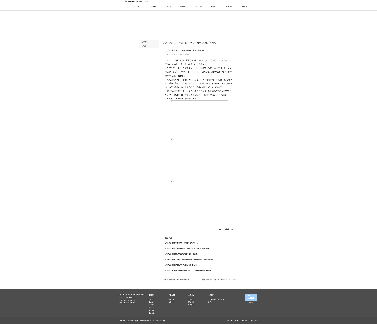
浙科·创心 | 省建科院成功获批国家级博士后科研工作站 (181, 243)
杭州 (255, 320)
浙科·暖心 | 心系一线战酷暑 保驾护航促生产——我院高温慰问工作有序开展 (188, 270)
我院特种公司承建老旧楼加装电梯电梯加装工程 (215, 279)
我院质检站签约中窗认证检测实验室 (178, 279)
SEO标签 (156, 321)
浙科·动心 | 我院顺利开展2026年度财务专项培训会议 (181, 265)
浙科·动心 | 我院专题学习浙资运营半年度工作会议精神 (181, 254)
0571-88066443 (129, 300)
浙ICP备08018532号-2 (233, 320)
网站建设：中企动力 (248, 320)
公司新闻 (180, 43)
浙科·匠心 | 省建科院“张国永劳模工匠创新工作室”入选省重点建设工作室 (187, 248)
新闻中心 (172, 43)
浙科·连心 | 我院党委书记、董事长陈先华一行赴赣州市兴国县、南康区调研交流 (189, 259)
